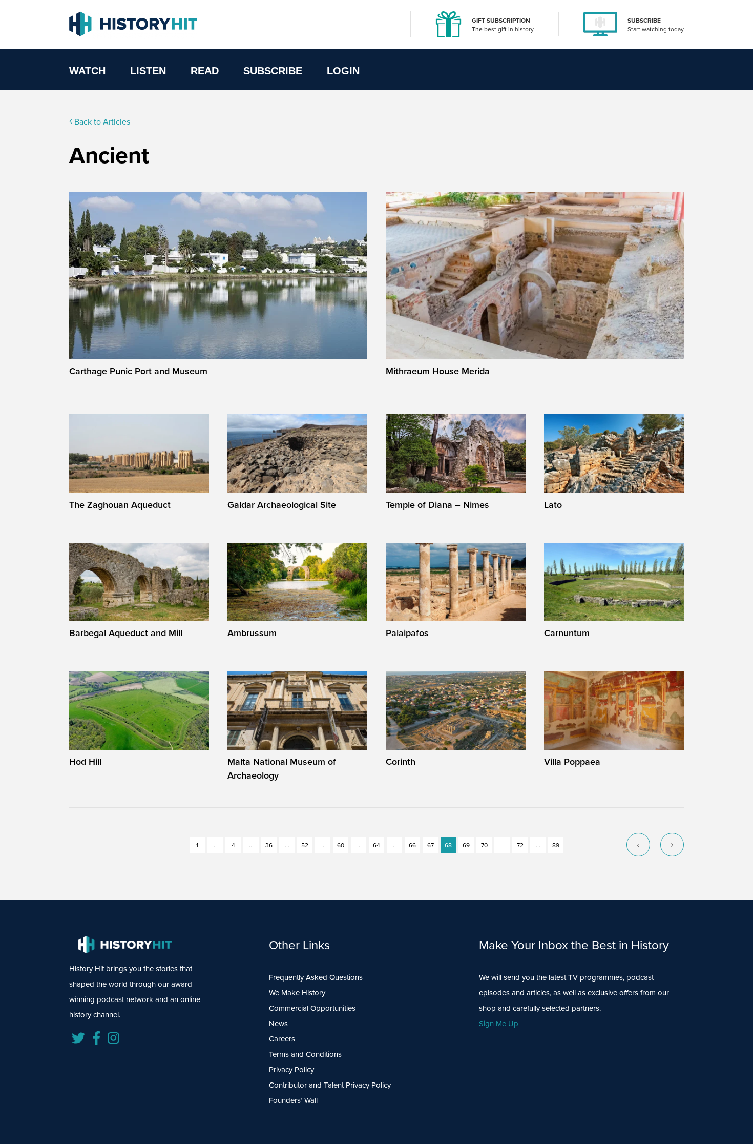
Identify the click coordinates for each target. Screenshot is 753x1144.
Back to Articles (101, 122)
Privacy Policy (291, 1069)
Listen (148, 70)
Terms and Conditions (305, 1054)
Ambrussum (252, 633)
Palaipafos (407, 633)
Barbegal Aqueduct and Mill (125, 633)
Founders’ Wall (293, 1100)
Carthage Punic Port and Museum (138, 371)
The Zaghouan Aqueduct (120, 505)
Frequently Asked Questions (316, 977)
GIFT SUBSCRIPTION (501, 20)
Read (205, 70)
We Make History (297, 992)
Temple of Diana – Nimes (437, 505)
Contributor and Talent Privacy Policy (330, 1085)
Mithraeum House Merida (438, 371)
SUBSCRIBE (644, 20)
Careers (282, 1039)
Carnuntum (567, 633)
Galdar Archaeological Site (281, 505)
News (278, 1023)
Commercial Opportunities (312, 1008)
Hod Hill (85, 761)
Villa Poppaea (572, 761)
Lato (553, 505)
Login (343, 70)
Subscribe (272, 70)
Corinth (400, 761)
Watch (87, 70)
